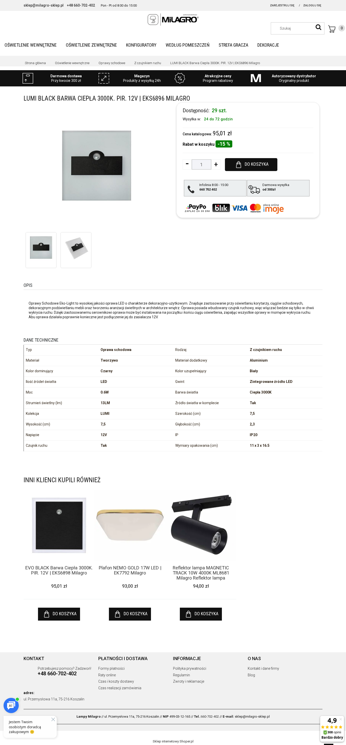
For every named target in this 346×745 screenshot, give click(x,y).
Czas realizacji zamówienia (119, 688)
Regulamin (181, 675)
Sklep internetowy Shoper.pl (173, 741)
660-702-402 (210, 716)
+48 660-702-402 (81, 5)
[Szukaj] (318, 27)
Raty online (107, 675)
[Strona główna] (173, 19)
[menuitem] (30, 45)
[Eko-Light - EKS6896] (41, 247)
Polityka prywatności (189, 668)
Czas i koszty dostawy (116, 681)
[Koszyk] (336, 28)
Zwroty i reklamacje (188, 681)
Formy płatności (111, 668)
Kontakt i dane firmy (263, 668)
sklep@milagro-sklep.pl (44, 5)
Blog (251, 675)
